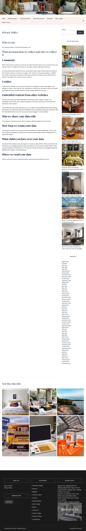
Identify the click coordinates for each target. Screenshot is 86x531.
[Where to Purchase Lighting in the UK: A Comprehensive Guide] (73, 208)
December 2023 (66, 320)
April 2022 (64, 356)
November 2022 (66, 344)
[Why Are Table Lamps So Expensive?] (73, 183)
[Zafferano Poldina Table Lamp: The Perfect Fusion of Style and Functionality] (73, 56)
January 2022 (65, 361)
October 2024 (65, 301)
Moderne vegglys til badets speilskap (68, 502)
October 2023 (65, 324)
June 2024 (64, 309)
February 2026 (66, 271)
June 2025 (64, 286)
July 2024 (64, 307)
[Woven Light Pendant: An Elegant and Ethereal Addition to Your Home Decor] (73, 79)
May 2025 (64, 288)
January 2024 (65, 318)
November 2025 (66, 277)
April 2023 (64, 335)
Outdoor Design (25, 18)
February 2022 (66, 359)
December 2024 (66, 297)
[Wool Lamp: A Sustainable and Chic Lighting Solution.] (73, 102)
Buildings (50, 18)
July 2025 (64, 284)
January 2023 (65, 341)
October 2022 (65, 346)
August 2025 (65, 282)
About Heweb (59, 18)
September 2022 (66, 348)
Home (3, 18)
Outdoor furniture (27, 24)
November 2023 (66, 322)
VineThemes (79, 528)
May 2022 (64, 354)
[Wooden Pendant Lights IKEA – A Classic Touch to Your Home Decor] (73, 128)
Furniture (11, 24)
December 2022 (66, 343)
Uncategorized (36, 519)
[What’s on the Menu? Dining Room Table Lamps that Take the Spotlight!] (73, 234)
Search (64, 29)
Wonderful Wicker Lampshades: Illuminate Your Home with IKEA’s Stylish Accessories (73, 169)
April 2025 (64, 290)
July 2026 (64, 263)
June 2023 (64, 331)
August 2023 (65, 327)
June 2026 (64, 265)
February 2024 (66, 316)
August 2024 (65, 305)
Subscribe (9, 502)
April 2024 (64, 312)
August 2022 (65, 350)
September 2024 (66, 303)
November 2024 (66, 299)
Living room (35, 510)
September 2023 (66, 326)
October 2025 (65, 278)
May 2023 (64, 333)
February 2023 (66, 339)
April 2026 (64, 269)
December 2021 (66, 363)
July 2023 (64, 329)
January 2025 (65, 295)
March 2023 (65, 337)
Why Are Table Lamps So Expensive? (72, 196)
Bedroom (34, 488)
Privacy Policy (6, 22)
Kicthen (34, 507)
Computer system (37, 495)
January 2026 (65, 273)
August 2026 (65, 261)
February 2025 (66, 293)
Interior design (12, 18)
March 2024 (65, 314)
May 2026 (64, 267)
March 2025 (65, 292)
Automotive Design (40, 24)
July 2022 (64, 352)
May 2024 (64, 310)
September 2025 (66, 280)
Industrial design (38, 18)
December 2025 (66, 275)
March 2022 (65, 358)
